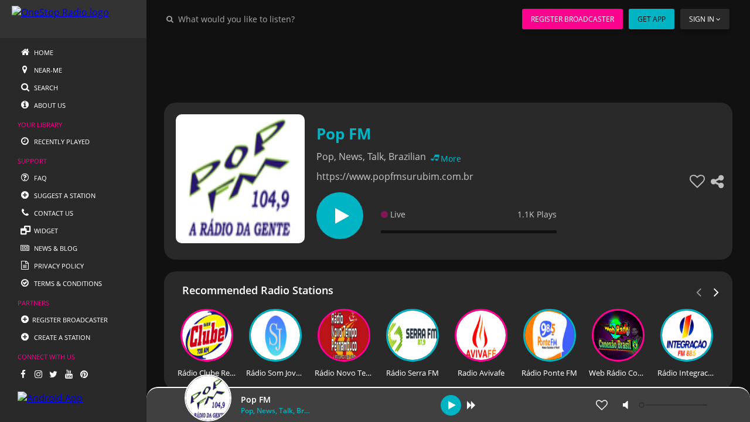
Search (45, 87)
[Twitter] (53, 374)
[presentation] (716, 291)
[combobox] (271, 19)
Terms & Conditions (67, 283)
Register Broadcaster (572, 19)
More (451, 158)
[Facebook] (22, 374)
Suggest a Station (64, 195)
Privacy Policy (58, 265)
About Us (49, 105)
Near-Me (47, 70)
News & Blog (54, 248)
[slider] (674, 405)
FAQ (39, 177)
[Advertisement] (448, 64)
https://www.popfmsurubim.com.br (394, 176)
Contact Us (52, 213)
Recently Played (61, 141)
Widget (45, 230)
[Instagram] (38, 374)
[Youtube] (68, 374)
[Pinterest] (83, 374)
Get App (652, 19)
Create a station (61, 337)
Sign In (701, 19)
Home (42, 52)
